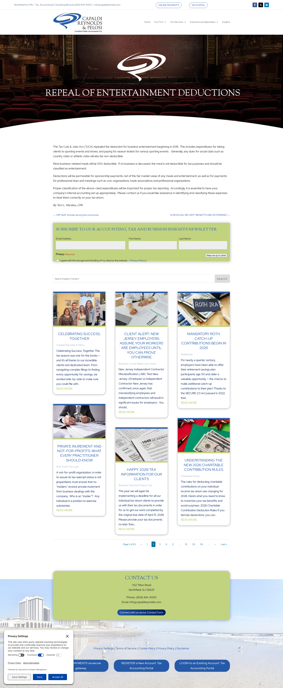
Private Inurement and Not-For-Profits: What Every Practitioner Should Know (79, 453)
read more (64, 388)
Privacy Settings (104, 648)
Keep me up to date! (216, 255)
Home (147, 21)
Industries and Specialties (202, 21)
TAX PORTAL (198, 5)
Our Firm (158, 21)
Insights (226, 21)
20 (193, 544)
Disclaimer (183, 648)
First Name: (135, 238)
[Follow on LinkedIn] (266, 5)
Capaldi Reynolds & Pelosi (70, 345)
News (153, 363)
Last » (224, 544)
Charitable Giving (190, 476)
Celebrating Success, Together (79, 336)
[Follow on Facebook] (255, 5)
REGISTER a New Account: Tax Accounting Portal (141, 665)
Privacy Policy (137, 260)
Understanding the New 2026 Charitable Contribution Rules (204, 465)
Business (123, 363)
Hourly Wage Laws (139, 363)
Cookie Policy (147, 648)
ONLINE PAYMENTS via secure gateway (81, 665)
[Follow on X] (260, 5)
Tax (150, 485)
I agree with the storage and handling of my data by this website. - (103, 260)
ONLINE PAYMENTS (168, 5)
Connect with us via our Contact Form (141, 612)
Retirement (187, 354)
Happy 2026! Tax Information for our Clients (141, 474)
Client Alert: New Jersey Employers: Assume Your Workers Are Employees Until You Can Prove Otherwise (141, 345)
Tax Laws (74, 466)
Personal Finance (138, 485)
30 (201, 544)
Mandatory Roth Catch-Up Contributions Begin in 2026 (203, 340)
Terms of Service (126, 648)
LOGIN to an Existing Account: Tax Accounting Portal (202, 665)
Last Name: (185, 238)
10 (186, 544)
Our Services (176, 21)
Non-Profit (62, 466)
